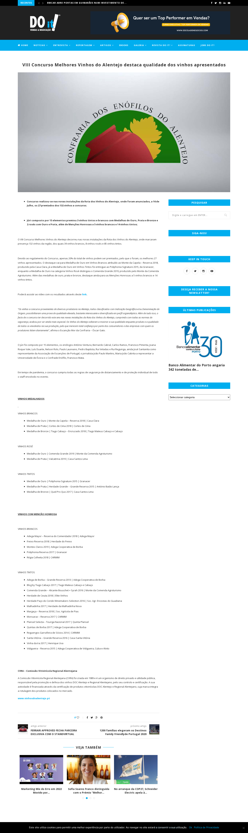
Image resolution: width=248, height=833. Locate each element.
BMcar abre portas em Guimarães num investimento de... (87, 2)
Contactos (25, 55)
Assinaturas (186, 45)
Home (24, 45)
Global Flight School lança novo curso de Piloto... (41, 790)
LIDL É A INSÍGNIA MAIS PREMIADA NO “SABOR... (135, 790)
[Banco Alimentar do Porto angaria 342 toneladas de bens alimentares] (199, 339)
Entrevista (60, 45)
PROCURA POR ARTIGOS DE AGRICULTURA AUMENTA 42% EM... (89, 792)
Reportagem (84, 45)
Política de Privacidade (206, 827)
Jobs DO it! (207, 45)
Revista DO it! (161, 45)
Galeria (139, 45)
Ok (190, 827)
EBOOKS (123, 45)
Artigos (105, 45)
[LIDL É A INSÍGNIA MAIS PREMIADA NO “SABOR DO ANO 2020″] (136, 769)
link (84, 294)
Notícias (39, 45)
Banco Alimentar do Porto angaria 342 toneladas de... (196, 367)
